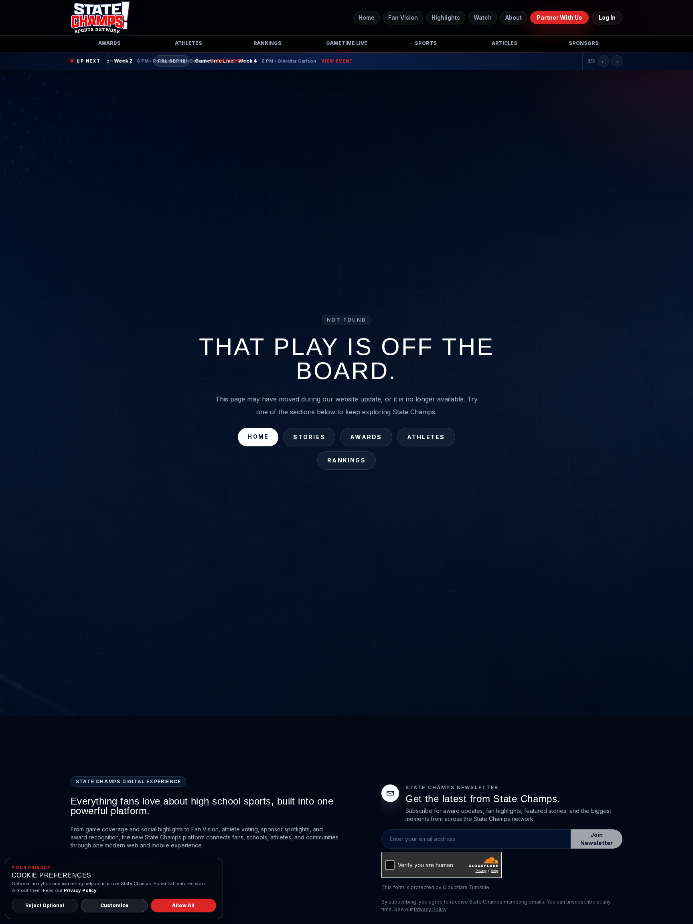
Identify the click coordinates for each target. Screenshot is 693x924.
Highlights (446, 17)
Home (367, 17)
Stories (309, 437)
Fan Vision (403, 17)
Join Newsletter (596, 838)
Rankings (267, 43)
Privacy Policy (430, 909)
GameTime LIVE (346, 43)
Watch (483, 17)
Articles (504, 43)
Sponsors (584, 43)
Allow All (183, 905)
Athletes (188, 43)
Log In (607, 17)
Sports (426, 43)
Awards (109, 43)
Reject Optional (44, 905)
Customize (114, 905)
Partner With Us (559, 17)
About (513, 17)
